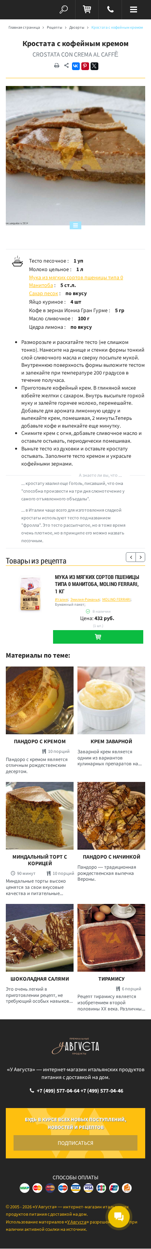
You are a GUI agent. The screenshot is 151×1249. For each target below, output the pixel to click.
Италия (61, 599)
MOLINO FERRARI (116, 599)
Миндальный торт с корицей (39, 860)
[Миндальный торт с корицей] (40, 816)
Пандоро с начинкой (111, 857)
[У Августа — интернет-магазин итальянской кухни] (17, 9)
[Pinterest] (85, 66)
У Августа (76, 1222)
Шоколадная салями (39, 979)
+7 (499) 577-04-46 (102, 1090)
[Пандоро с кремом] (40, 700)
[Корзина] (86, 9)
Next (140, 557)
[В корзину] (98, 637)
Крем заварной (111, 741)
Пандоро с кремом (40, 741)
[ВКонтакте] (76, 66)
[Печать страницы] (56, 66)
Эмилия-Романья (85, 599)
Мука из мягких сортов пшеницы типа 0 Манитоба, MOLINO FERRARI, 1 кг (97, 584)
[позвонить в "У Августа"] (110, 9)
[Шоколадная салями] (40, 938)
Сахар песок (43, 293)
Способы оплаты (75, 1177)
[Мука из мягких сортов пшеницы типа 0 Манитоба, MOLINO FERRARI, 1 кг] (30, 594)
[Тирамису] (111, 938)
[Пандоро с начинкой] (111, 816)
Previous (131, 557)
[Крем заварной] (111, 700)
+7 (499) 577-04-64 (58, 1090)
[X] (94, 66)
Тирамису (111, 979)
